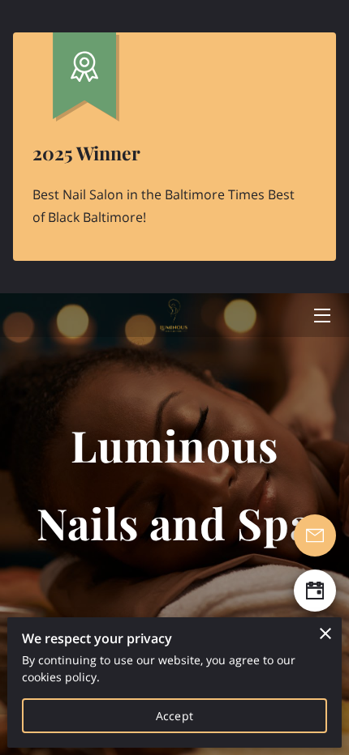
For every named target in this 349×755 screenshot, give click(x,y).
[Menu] (321, 315)
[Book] (315, 590)
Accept (174, 715)
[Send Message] (315, 535)
